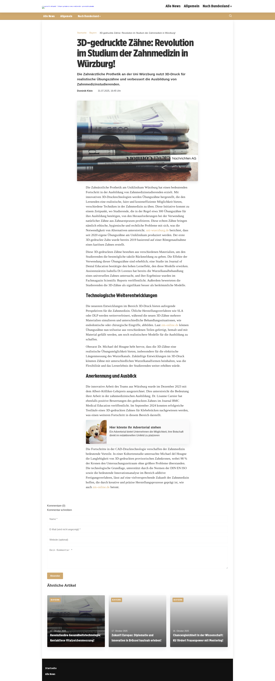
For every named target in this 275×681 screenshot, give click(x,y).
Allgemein (191, 6)
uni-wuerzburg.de (157, 230)
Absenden (55, 576)
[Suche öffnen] (230, 16)
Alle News (173, 6)
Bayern (93, 32)
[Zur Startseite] (68, 6)
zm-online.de (169, 325)
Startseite (82, 32)
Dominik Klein (85, 91)
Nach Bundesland (216, 6)
